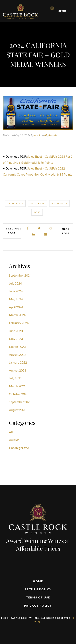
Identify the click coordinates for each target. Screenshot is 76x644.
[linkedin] (33, 234)
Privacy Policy (38, 605)
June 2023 (16, 331)
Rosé (37, 212)
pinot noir (59, 203)
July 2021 (15, 378)
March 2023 (17, 346)
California (15, 203)
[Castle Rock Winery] (20, 11)
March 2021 (17, 386)
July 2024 (15, 283)
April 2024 (16, 307)
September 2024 (20, 275)
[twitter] (39, 228)
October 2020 (18, 394)
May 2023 (16, 338)
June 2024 (16, 291)
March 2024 (17, 315)
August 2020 (17, 410)
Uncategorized (19, 448)
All (45, 135)
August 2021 (17, 370)
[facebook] (28, 228)
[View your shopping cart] (52, 8)
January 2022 (18, 362)
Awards (52, 135)
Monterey (37, 203)
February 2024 (19, 323)
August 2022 (17, 354)
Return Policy (38, 589)
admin (37, 135)
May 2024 (16, 299)
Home (38, 581)
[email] (45, 234)
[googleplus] (51, 228)
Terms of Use (38, 597)
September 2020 (20, 402)
